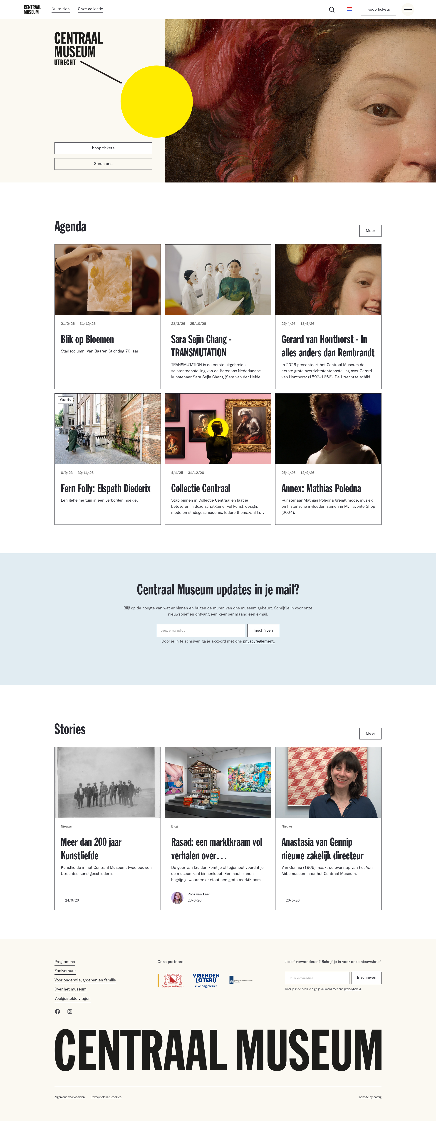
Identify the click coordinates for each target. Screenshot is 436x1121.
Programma (64, 962)
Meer (370, 231)
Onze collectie (90, 9)
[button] (349, 9)
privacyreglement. (259, 642)
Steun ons (103, 164)
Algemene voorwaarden (69, 1097)
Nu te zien (61, 9)
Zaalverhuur (65, 971)
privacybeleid (352, 989)
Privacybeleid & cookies (106, 1097)
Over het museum (70, 990)
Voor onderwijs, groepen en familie (85, 981)
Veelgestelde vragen (72, 999)
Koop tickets (378, 10)
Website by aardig (370, 1097)
